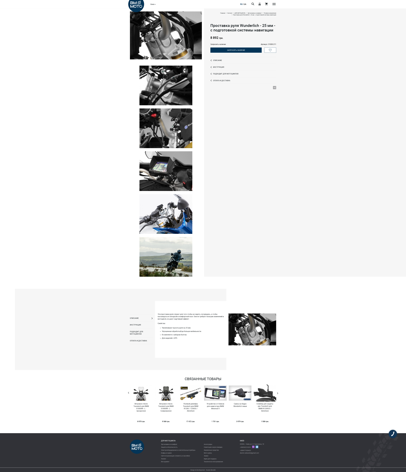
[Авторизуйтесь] (270, 50)
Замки (206, 456)
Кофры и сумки (166, 453)
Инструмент (165, 462)
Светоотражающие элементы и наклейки (175, 456)
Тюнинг (163, 459)
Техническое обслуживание (213, 462)
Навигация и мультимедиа (213, 447)
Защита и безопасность (169, 447)
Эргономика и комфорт (169, 444)
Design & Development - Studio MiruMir (203, 470)
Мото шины (208, 453)
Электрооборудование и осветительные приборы (178, 450)
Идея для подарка (210, 459)
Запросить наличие (236, 50)
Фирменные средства (211, 450)
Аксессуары (208, 444)
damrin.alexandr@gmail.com (249, 453)
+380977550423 (245, 450)
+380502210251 (245, 447)
